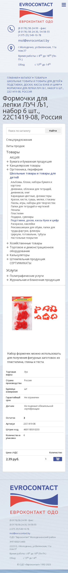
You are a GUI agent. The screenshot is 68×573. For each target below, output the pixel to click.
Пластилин (17, 213)
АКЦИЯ (15, 157)
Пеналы (15, 209)
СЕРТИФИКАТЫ (20, 263)
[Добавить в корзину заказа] (57, 459)
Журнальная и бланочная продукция (35, 280)
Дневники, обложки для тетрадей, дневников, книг (31, 190)
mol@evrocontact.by (33, 40)
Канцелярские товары (25, 165)
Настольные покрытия (24, 237)
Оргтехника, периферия (26, 169)
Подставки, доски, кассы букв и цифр (33, 84)
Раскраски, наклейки (23, 223)
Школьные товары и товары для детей (34, 81)
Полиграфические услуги (27, 276)
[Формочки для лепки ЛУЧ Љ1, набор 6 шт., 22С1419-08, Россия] (34, 314)
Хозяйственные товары (26, 243)
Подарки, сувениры (22, 216)
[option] (34, 314)
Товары (39, 77)
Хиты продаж (15, 146)
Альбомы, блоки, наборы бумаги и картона (31, 183)
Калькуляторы (19, 255)
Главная (12, 77)
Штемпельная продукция (27, 259)
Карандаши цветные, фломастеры (31, 196)
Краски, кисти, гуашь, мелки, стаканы (33, 199)
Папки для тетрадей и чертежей (30, 206)
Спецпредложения (19, 140)
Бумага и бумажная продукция (31, 161)
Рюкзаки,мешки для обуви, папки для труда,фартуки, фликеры (33, 229)
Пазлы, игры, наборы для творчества (33, 203)
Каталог (26, 77)
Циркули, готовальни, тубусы (28, 234)
